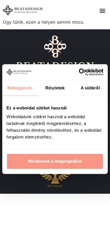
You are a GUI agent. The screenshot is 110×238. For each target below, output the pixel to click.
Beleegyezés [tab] (19, 87)
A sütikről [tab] (90, 87)
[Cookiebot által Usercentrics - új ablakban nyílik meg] (79, 72)
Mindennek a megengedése (55, 161)
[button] (102, 10)
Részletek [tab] (55, 87)
